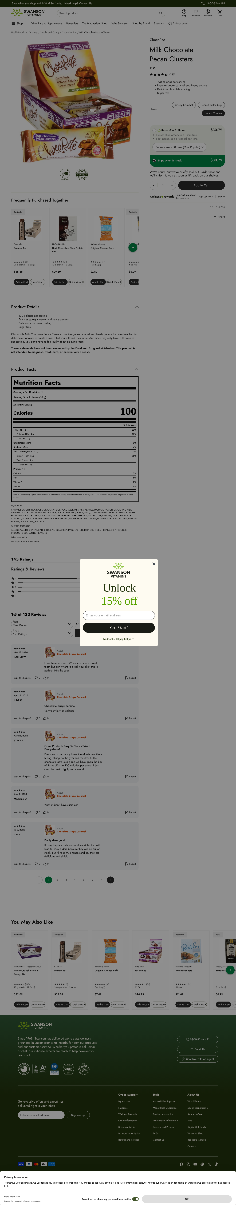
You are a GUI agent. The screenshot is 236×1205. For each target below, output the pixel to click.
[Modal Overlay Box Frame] (119, 602)
